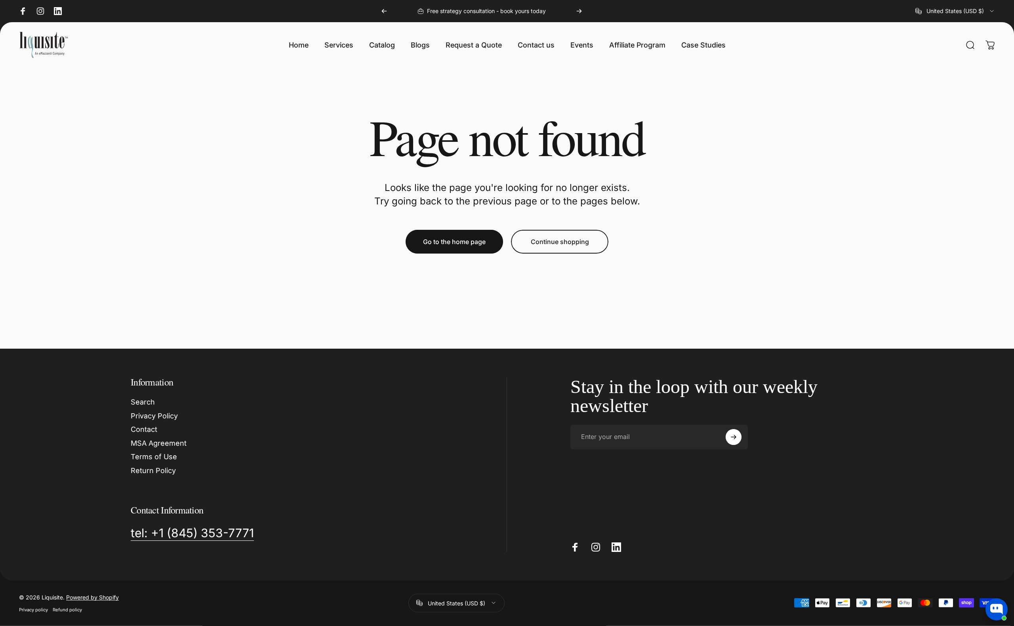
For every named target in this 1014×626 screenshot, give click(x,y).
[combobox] (955, 11)
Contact (144, 429)
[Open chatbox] (996, 609)
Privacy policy (33, 609)
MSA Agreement (159, 443)
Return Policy (153, 470)
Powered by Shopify (92, 597)
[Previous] (384, 11)
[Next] (579, 11)
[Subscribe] (733, 437)
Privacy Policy (154, 416)
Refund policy (67, 609)
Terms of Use (154, 456)
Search (143, 402)
